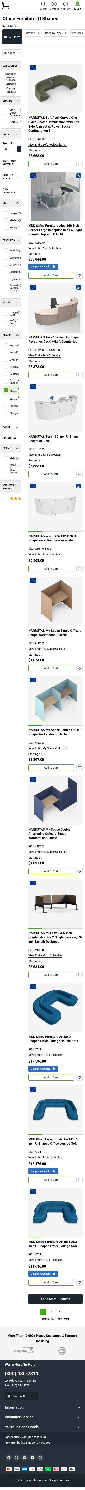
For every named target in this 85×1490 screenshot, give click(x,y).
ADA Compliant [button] (10, 190)
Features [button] (9, 240)
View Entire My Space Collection (47, 648)
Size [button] (5, 202)
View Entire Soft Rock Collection (47, 144)
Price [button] (6, 134)
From (6, 143)
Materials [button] (9, 437)
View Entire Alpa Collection (44, 248)
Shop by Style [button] (8, 176)
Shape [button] (7, 335)
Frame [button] (7, 448)
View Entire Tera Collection (44, 355)
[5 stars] (11, 499)
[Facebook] (9, 1457)
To (12, 143)
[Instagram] (40, 1457)
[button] (43, 6)
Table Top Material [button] (9, 162)
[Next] (67, 1312)
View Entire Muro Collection (45, 955)
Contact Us (19, 1396)
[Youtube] (32, 1457)
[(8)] (11, 499)
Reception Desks (10, 76)
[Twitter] (16, 1457)
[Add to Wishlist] (79, 164)
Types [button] (6, 302)
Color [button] (7, 427)
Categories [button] (10, 65)
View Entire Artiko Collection (45, 1054)
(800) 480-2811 (22, 1373)
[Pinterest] (24, 1457)
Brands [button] (7, 100)
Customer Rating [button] (9, 486)
